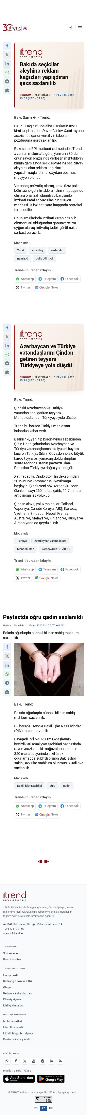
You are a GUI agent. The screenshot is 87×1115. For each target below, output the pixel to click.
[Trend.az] (15, 27)
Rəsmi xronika (12, 959)
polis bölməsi (44, 258)
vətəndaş (37, 250)
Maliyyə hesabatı (13, 1005)
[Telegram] (42, 1061)
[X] (24, 1061)
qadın (66, 785)
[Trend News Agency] (14, 896)
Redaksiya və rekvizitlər (17, 981)
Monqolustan (25, 549)
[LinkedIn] (51, 1061)
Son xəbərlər (11, 953)
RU (51, 1108)
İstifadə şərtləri (12, 1021)
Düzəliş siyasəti (12, 999)
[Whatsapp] (7, 1061)
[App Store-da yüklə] (19, 1079)
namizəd (22, 258)
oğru (52, 785)
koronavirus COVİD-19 (56, 549)
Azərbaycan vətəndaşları (50, 541)
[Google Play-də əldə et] (51, 1079)
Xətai (20, 250)
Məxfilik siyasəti (13, 1027)
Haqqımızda (10, 975)
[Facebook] (15, 1061)
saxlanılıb (57, 250)
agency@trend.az (13, 933)
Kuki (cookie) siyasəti (16, 1039)
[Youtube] (33, 1061)
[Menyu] (79, 28)
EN (36, 1108)
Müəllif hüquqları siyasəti (18, 1033)
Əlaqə (7, 987)
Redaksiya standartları (17, 993)
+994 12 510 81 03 (13, 928)
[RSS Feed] (60, 1061)
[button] (7, 46)
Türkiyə (22, 541)
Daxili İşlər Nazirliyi (29, 785)
